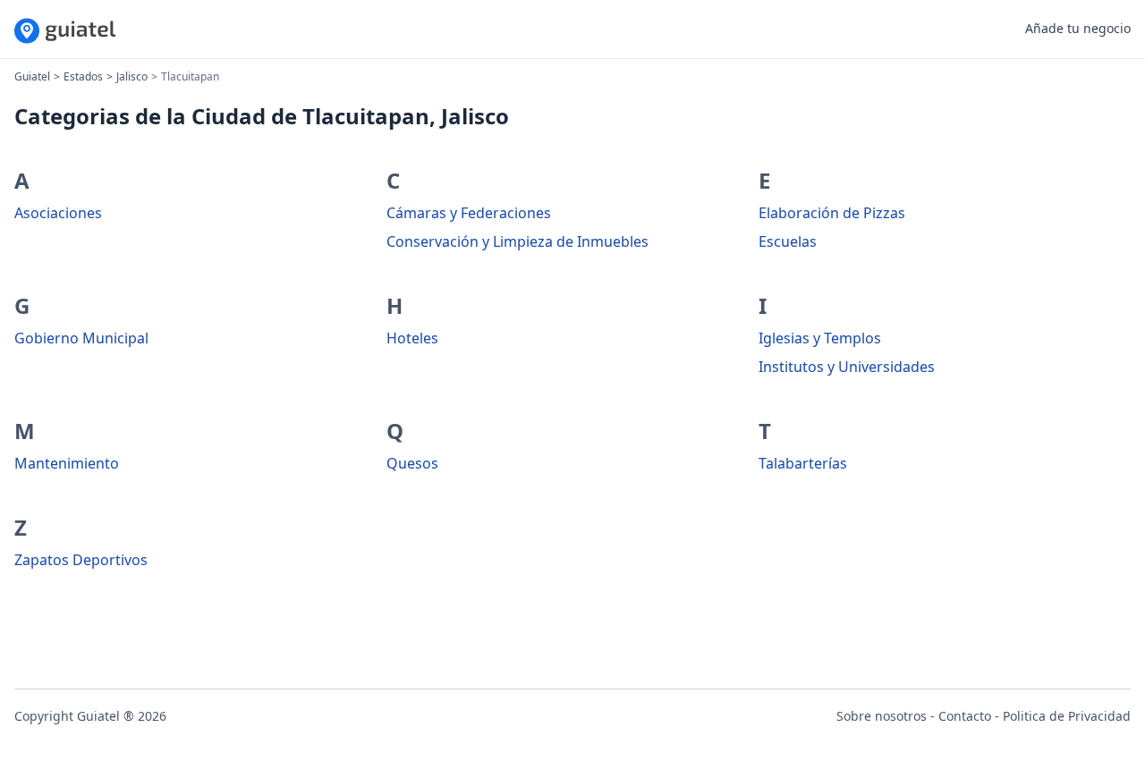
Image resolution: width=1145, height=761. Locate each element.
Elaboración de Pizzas (832, 213)
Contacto (964, 715)
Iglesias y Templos (820, 338)
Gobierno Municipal (81, 338)
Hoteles (412, 338)
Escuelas (788, 241)
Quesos (412, 463)
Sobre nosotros (881, 715)
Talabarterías (803, 463)
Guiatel (32, 76)
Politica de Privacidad (1067, 715)
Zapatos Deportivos (81, 560)
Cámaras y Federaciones (468, 213)
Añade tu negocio (1078, 28)
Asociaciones (58, 213)
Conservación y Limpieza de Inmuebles (517, 241)
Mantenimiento (66, 463)
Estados (83, 76)
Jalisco (132, 76)
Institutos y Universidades (847, 366)
